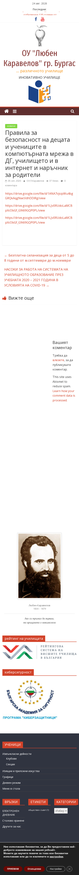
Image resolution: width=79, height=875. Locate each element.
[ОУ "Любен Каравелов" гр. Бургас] (6, 111)
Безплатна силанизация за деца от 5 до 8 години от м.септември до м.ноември (39, 258)
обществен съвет (38, 810)
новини (11, 126)
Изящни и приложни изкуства (21, 771)
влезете (58, 360)
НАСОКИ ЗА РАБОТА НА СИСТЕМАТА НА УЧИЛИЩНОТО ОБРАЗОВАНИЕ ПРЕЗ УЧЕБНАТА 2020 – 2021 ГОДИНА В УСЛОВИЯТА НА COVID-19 (36, 277)
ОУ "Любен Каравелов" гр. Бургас (39, 58)
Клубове (11, 758)
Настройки (56, 868)
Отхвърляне (34, 868)
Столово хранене (13, 820)
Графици (7, 777)
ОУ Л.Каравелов (35, 180)
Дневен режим (11, 782)
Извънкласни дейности (16, 754)
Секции (10, 764)
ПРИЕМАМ (13, 868)
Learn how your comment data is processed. (64, 395)
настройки (56, 856)
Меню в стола (11, 788)
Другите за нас (11, 826)
